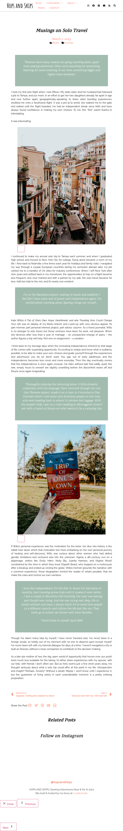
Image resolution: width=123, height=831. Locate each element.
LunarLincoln (80, 793)
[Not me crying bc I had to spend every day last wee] (47, 752)
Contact (54, 8)
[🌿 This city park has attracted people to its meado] (47, 768)
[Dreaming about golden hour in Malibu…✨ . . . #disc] (76, 768)
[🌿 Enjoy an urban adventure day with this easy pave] (76, 752)
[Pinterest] (99, 5)
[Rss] (109, 5)
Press (41, 8)
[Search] (114, 5)
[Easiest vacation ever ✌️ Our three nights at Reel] (105, 752)
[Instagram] (88, 5)
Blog (39, 3)
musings (69, 42)
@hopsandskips (61, 782)
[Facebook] (93, 5)
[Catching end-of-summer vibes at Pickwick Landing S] (18, 752)
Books (56, 42)
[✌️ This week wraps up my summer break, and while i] (18, 768)
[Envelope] (104, 5)
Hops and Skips (20, 5)
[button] (30, 705)
